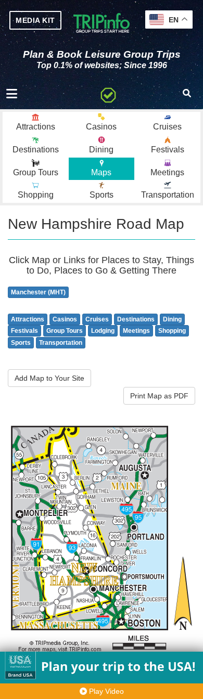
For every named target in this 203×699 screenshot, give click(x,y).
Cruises (97, 319)
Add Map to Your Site (49, 378)
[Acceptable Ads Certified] (108, 93)
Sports (21, 342)
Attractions (27, 319)
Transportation (60, 342)
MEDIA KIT (35, 20)
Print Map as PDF (159, 396)
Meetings (136, 330)
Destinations (136, 319)
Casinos (65, 319)
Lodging (103, 330)
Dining (172, 319)
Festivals (24, 330)
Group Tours (64, 330)
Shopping (172, 330)
